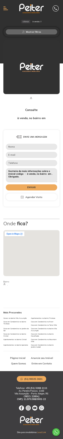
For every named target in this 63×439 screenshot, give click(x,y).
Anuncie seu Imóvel (42, 357)
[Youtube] (34, 409)
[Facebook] (21, 409)
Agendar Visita (33, 197)
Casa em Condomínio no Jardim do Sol (16, 330)
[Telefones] (56, 8)
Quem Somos (18, 363)
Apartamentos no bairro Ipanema (15, 345)
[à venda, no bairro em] (31, 67)
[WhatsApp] (41, 409)
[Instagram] (28, 409)
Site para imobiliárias (31, 432)
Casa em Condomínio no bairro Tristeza (14, 323)
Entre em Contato (41, 363)
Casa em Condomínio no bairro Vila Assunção (44, 330)
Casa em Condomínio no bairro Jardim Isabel (42, 346)
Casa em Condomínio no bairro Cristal (14, 335)
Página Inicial (17, 357)
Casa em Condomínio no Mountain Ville (44, 340)
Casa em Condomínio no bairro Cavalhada (42, 335)
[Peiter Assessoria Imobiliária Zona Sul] (31, 12)
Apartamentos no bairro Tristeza (43, 318)
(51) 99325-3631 (33, 379)
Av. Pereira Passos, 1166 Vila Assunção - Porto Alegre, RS (31, 395)
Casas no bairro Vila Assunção (15, 318)
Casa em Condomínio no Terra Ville (44, 325)
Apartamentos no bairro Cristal (15, 339)
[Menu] (5, 9)
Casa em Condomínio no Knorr (42, 322)
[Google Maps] (31, 253)
